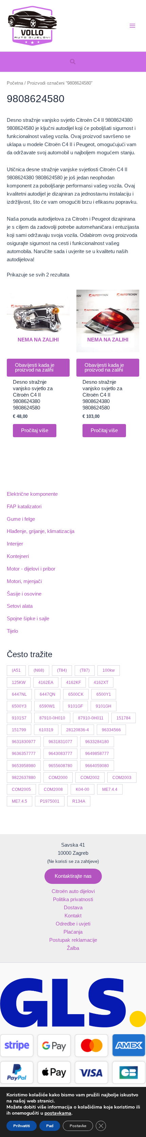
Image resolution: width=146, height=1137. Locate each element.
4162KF (73, 682)
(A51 (16, 670)
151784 (123, 718)
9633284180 (97, 741)
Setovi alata (20, 606)
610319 (46, 730)
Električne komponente (32, 494)
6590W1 (47, 706)
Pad (49, 1126)
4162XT (101, 682)
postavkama (57, 1113)
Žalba (73, 948)
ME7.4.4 (109, 789)
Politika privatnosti (73, 899)
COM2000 (58, 777)
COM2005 (21, 789)
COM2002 (89, 777)
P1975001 (49, 801)
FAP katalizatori (24, 506)
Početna (15, 83)
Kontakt (73, 915)
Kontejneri (18, 556)
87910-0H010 (52, 718)
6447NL (19, 694)
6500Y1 (103, 694)
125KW (18, 682)
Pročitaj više (34, 430)
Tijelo (12, 631)
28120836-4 (77, 730)
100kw (109, 670)
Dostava (73, 907)
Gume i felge (21, 519)
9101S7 (19, 718)
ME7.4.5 (19, 801)
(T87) (85, 670)
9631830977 (24, 741)
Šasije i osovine (24, 594)
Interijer (15, 544)
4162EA (45, 682)
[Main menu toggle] (132, 25)
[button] (73, 62)
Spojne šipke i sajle (28, 618)
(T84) (62, 670)
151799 (19, 730)
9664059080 (97, 765)
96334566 (111, 730)
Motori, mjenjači (24, 581)
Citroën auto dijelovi (73, 891)
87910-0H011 (91, 718)
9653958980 (24, 765)
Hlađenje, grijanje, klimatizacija (40, 531)
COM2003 (121, 777)
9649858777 (97, 753)
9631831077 (60, 741)
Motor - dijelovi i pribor (31, 569)
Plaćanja (73, 932)
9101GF (75, 706)
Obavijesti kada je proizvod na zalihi (34, 367)
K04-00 (82, 789)
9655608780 (60, 765)
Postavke (78, 1126)
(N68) (39, 670)
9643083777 (60, 753)
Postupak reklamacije (73, 940)
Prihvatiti (21, 1126)
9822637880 (24, 777)
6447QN (47, 694)
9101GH (103, 706)
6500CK (76, 694)
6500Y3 (19, 706)
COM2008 (53, 789)
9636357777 (24, 753)
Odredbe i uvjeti (73, 924)
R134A (78, 801)
